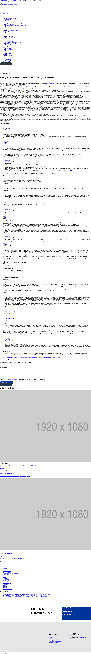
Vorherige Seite (3, 558)
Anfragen (5, 568)
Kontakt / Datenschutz (10, 37)
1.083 (19, 558)
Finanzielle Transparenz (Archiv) (12, 44)
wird (53, 107)
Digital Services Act (7, 571)
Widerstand (51, 83)
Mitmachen (5, 54)
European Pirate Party (54, 640)
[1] (12, 169)
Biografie (7, 32)
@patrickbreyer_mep (69, 614)
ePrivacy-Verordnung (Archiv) (11, 21)
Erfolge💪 (5, 38)
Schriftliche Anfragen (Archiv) (11, 18)
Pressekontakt (8, 48)
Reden (4, 585)
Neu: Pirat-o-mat (8, 55)
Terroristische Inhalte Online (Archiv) (13, 29)
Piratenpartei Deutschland (55, 638)
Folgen (6, 58)
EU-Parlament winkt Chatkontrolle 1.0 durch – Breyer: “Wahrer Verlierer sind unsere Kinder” (22, 595)
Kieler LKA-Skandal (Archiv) (11, 30)
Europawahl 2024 (6, 61)
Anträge (4, 569)
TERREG (5, 587)
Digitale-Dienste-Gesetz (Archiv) (12, 27)
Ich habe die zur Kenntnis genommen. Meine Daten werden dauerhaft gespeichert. (23, 379)
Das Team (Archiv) (9, 36)
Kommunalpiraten (54, 642)
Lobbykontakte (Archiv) (10, 43)
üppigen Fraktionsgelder (28, 106)
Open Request (8, 59)
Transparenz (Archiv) (7, 40)
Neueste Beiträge (9, 15)
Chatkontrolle (8, 19)
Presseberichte (8, 53)
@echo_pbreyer (67, 607)
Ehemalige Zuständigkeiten (11, 33)
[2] (14, 169)
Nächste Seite (24, 558)
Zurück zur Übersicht (6, 63)
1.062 (10, 558)
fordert (48, 110)
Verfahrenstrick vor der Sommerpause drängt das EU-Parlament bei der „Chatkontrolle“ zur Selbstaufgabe (25, 596)
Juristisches (5, 575)
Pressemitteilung (6, 581)
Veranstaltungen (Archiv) (10, 41)
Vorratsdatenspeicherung (10, 26)
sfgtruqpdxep (12, 311)
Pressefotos (7, 50)
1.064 (15, 558)
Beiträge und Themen (7, 14)
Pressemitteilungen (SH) (25, 476)
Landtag (18, 476)
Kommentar (3, 377)
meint (45, 83)
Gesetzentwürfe (6, 574)
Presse (4, 47)
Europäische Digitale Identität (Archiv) (13, 23)
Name (1, 364)
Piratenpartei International (55, 641)
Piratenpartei (8, 60)
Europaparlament (6, 572)
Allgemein (2, 80)
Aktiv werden (8, 56)
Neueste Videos (8, 17)
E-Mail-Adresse (3, 367)
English (1, 3)
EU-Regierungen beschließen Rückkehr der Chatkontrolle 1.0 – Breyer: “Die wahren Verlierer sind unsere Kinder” (27, 594)
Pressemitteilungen (9, 49)
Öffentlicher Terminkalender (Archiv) (13, 42)
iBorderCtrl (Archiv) (9, 24)
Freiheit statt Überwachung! (6, 473)
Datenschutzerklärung (11, 379)
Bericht (29, 91)
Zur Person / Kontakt (7, 31)
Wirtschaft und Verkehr (7, 589)
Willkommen (5, 13)
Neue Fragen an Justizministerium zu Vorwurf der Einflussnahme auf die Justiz (18, 465)
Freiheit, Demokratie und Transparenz (8, 476)
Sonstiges (5, 586)
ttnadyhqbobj (11, 318)
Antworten (5, 129)
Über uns (52, 637)
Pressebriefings (8, 52)
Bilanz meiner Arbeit (9, 35)
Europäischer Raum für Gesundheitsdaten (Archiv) (16, 25)
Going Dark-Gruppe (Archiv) (11, 20)
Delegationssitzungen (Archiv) (11, 46)
